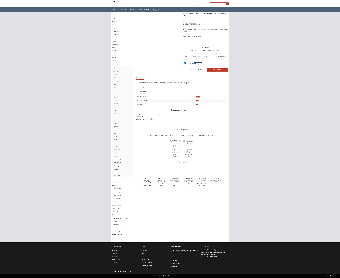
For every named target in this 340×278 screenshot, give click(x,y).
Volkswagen (115, 64)
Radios (114, 185)
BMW (113, 21)
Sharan (115, 140)
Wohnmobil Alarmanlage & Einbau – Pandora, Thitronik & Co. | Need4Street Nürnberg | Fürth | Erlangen (184, 252)
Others (114, 215)
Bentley (114, 18)
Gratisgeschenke (117, 250)
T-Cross (116, 143)
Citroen (114, 25)
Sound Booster (116, 189)
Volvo (113, 179)
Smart (114, 61)
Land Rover (115, 34)
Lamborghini (115, 31)
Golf (115, 117)
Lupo (115, 123)
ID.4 (115, 94)
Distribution (144, 10)
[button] (193, 4)
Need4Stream (116, 228)
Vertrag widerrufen (147, 262)
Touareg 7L (117, 166)
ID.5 (115, 97)
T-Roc (115, 146)
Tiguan (115, 153)
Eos (115, 110)
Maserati (114, 38)
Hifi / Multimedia (116, 208)
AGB (143, 256)
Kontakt (166, 10)
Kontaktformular (117, 259)
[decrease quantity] (184, 70)
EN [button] (206, 4)
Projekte (156, 10)
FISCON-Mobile (175, 263)
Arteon (115, 74)
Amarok (116, 71)
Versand (114, 256)
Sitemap (114, 262)
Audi (113, 15)
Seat (113, 54)
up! (114, 172)
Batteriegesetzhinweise (148, 266)
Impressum (145, 250)
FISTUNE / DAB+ (117, 231)
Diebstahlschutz (116, 205)
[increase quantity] (203, 70)
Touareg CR (117, 159)
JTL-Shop (331, 275)
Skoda (114, 57)
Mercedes (115, 44)
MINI (113, 47)
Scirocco (116, 136)
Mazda (114, 41)
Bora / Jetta (117, 81)
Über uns (133, 10)
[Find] (227, 3)
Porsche (114, 51)
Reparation (115, 211)
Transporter (117, 149)
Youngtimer (117, 175)
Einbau (115, 10)
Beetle (115, 77)
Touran (116, 169)
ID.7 (115, 100)
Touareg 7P (192, 23)
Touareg (116, 156)
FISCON (114, 221)
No (197, 100)
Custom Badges (116, 192)
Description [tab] (140, 78)
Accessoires (115, 182)
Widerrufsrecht (146, 259)
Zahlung (114, 253)
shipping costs (207, 50)
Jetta (115, 120)
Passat (115, 130)
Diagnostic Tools (117, 198)
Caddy (115, 84)
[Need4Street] (118, 2)
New (198, 104)
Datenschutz (145, 253)
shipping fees (127, 271)
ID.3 (115, 90)
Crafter (115, 107)
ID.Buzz (116, 104)
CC (114, 87)
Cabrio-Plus (115, 224)
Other (198, 96)
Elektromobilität (116, 195)
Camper (114, 202)
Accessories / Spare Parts (119, 218)
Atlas (115, 68)
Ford (113, 28)
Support (124, 10)
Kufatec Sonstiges (117, 234)
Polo (115, 133)
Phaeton (116, 126)
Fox (115, 113)
